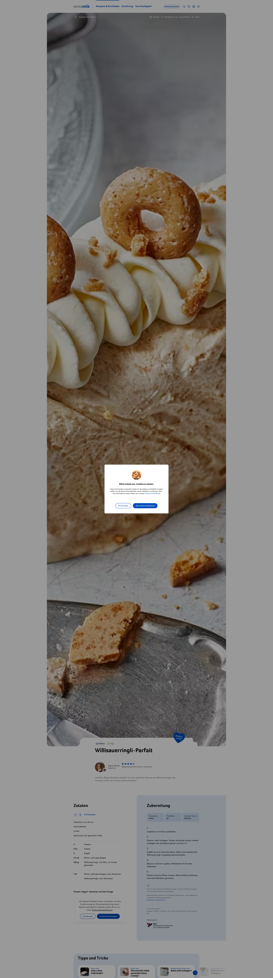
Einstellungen (123, 506)
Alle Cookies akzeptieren (145, 506)
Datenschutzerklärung (152, 493)
